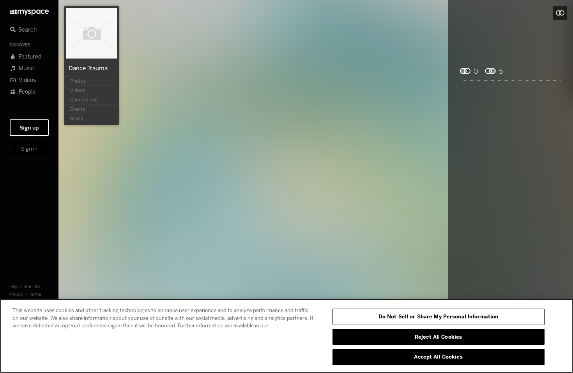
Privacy (16, 294)
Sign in (29, 148)
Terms (35, 294)
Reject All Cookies (438, 336)
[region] (286, 336)
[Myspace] (29, 10)
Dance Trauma (88, 68)
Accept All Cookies (438, 356)
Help (13, 286)
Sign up (29, 127)
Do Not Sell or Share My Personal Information (438, 316)
